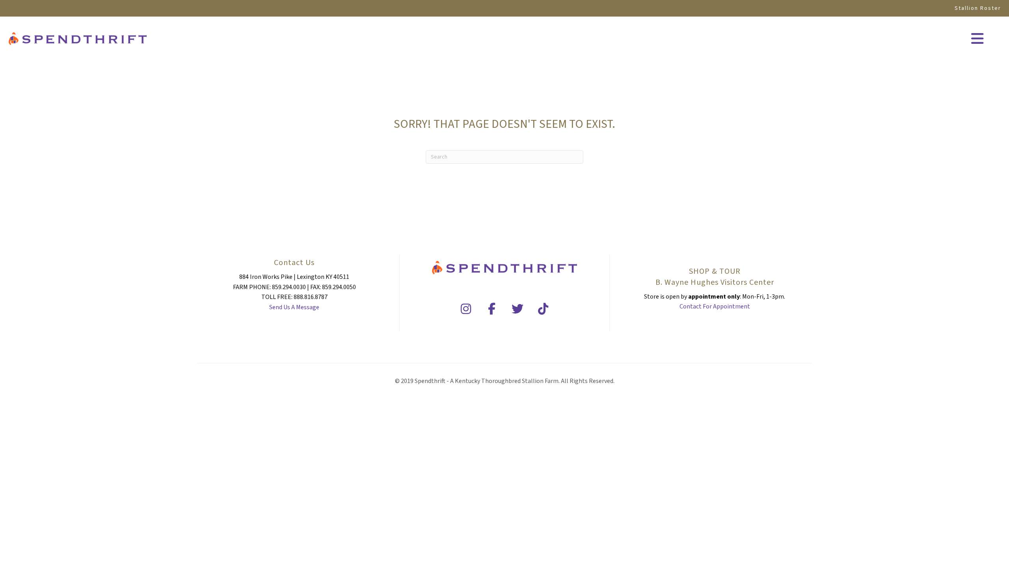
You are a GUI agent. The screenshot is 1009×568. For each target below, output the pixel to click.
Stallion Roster (978, 8)
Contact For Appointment (714, 306)
